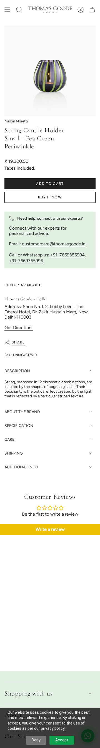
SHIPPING (13, 453)
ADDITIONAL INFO (21, 467)
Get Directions (18, 327)
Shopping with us (28, 693)
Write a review (50, 529)
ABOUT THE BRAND (22, 412)
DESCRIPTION (17, 371)
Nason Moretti (16, 121)
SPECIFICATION (18, 425)
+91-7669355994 (67, 255)
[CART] (92, 9)
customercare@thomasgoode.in (54, 243)
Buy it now (50, 197)
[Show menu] (7, 9)
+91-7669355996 (26, 260)
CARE (9, 439)
